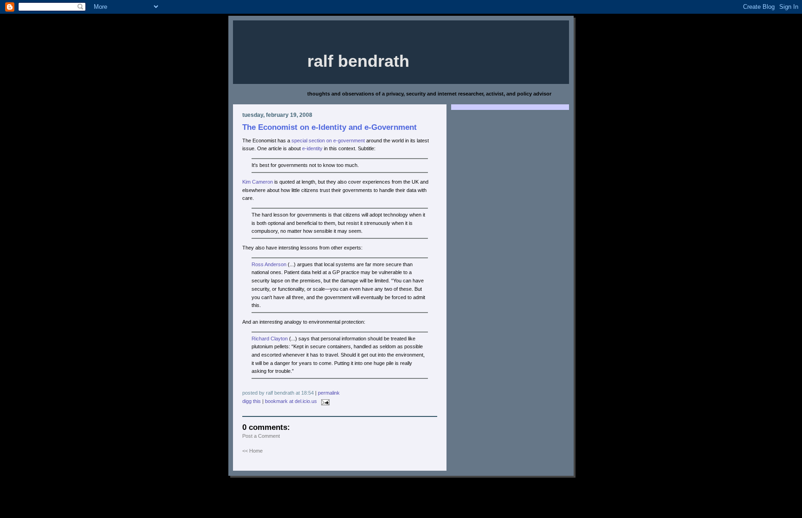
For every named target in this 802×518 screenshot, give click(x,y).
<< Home (252, 451)
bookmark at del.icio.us (291, 401)
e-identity (312, 148)
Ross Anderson (269, 264)
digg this (251, 401)
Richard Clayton (270, 338)
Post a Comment (261, 436)
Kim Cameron (257, 182)
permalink (329, 393)
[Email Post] (324, 401)
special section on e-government (328, 140)
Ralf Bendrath (358, 61)
